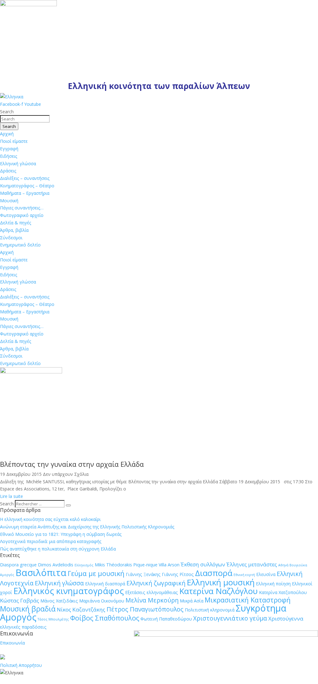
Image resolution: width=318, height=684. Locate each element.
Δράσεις (8, 171)
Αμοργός (7, 575)
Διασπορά (213, 573)
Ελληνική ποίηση (273, 584)
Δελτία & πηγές (15, 223)
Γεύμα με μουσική (96, 573)
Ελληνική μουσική (221, 582)
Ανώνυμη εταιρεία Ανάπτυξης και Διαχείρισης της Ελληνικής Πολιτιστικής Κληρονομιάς (87, 527)
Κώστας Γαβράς (19, 600)
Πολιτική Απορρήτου (21, 665)
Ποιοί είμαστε (14, 141)
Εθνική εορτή (244, 575)
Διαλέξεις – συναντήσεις (24, 178)
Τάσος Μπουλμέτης (53, 619)
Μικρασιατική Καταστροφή (248, 599)
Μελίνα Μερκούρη (152, 600)
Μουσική (9, 201)
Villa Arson (169, 565)
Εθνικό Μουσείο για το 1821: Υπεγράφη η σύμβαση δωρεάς (60, 534)
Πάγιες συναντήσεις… (21, 208)
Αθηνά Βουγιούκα (292, 565)
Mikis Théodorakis (113, 565)
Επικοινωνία (12, 643)
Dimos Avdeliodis (55, 565)
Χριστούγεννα (285, 618)
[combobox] (25, 119)
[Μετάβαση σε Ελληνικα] (11, 97)
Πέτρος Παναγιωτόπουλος (145, 609)
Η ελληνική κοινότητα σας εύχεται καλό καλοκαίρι (50, 519)
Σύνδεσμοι (11, 238)
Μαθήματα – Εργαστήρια (24, 193)
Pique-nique (145, 565)
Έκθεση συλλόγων (203, 564)
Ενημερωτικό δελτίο (20, 245)
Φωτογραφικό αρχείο (21, 215)
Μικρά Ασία (191, 601)
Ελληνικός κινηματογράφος (68, 591)
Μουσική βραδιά (28, 609)
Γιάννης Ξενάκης (143, 574)
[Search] (68, 505)
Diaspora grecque (18, 565)
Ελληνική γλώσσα (18, 163)
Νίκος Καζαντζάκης (81, 609)
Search (7, 504)
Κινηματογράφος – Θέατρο (27, 186)
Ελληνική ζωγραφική (155, 583)
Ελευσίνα (265, 574)
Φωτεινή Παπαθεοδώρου (166, 619)
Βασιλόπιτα (41, 572)
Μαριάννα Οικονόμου (101, 601)
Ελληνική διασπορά (105, 584)
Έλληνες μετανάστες (251, 564)
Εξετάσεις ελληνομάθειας (151, 592)
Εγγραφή (9, 149)
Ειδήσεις (8, 156)
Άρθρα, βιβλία (14, 230)
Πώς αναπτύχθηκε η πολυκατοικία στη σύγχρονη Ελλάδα (58, 549)
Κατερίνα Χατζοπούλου (283, 592)
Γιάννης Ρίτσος (178, 574)
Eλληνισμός (84, 565)
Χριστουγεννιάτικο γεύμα (230, 618)
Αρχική (7, 134)
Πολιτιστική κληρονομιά (209, 610)
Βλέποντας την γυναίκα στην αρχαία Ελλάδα (72, 464)
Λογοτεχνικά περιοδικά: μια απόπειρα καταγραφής (50, 541)
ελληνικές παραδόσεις (23, 627)
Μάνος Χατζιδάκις (59, 601)
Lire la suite (11, 496)
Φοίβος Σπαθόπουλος (104, 617)
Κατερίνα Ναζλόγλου (218, 591)
